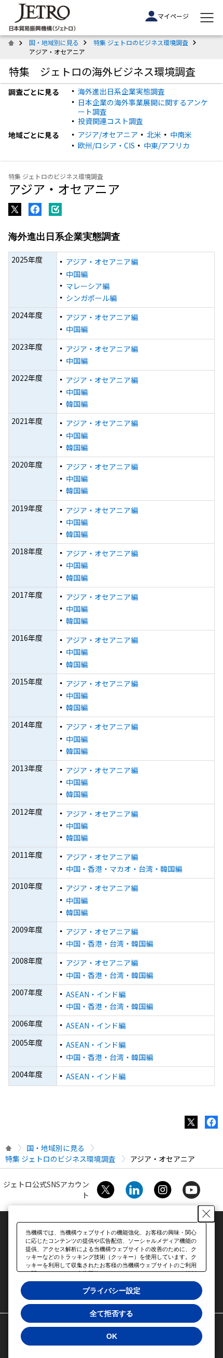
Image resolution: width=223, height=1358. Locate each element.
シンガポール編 (91, 298)
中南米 (181, 134)
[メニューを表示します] (207, 17)
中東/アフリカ (167, 145)
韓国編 (77, 404)
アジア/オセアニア (108, 134)
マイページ (173, 15)
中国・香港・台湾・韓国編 (109, 943)
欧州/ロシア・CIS (106, 145)
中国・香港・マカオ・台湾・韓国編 (124, 868)
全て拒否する (111, 1313)
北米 (154, 134)
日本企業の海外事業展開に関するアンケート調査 (143, 107)
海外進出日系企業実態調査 (121, 91)
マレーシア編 (87, 286)
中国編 (77, 274)
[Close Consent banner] (206, 1213)
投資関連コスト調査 (110, 121)
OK (111, 1336)
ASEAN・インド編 (96, 994)
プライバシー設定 (111, 1290)
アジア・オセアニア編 (102, 261)
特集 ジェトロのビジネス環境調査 (140, 42)
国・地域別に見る (54, 42)
